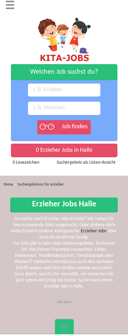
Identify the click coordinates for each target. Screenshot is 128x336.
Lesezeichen (26, 162)
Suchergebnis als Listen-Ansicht (86, 162)
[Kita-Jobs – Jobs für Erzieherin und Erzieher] (64, 16)
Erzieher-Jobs (93, 231)
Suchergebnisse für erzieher (40, 184)
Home (8, 184)
